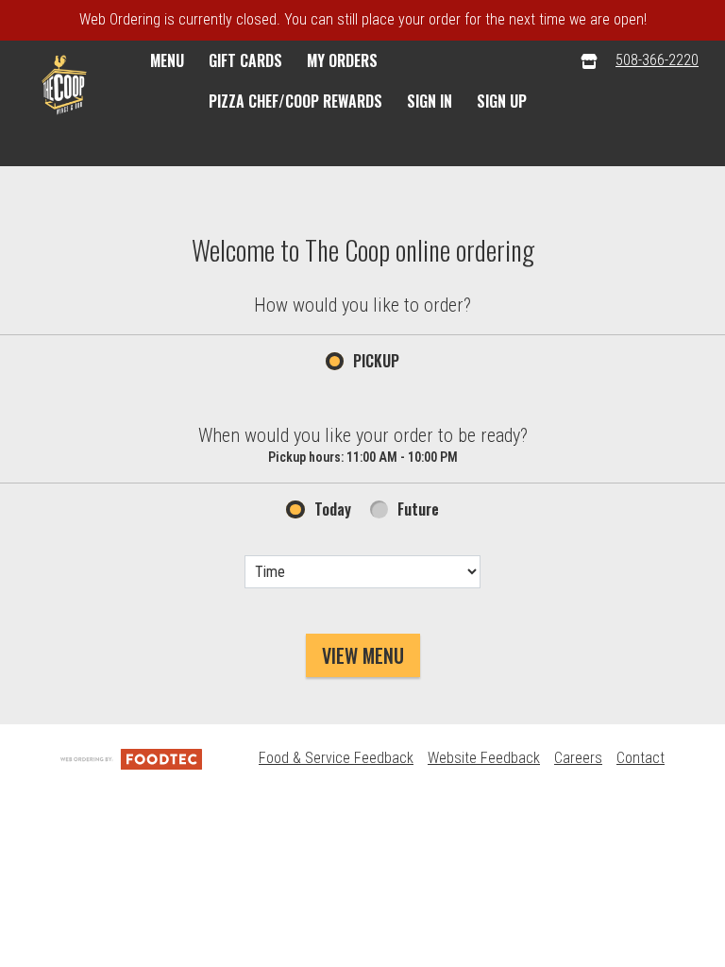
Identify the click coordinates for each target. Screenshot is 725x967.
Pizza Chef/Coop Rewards (295, 101)
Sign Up (502, 101)
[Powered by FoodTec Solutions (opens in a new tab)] (131, 758)
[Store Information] (589, 61)
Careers (578, 758)
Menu (167, 60)
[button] (64, 85)
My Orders (342, 60)
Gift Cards (245, 60)
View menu (363, 655)
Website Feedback (484, 758)
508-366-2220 (657, 60)
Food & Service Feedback (336, 758)
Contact (640, 758)
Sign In (429, 101)
